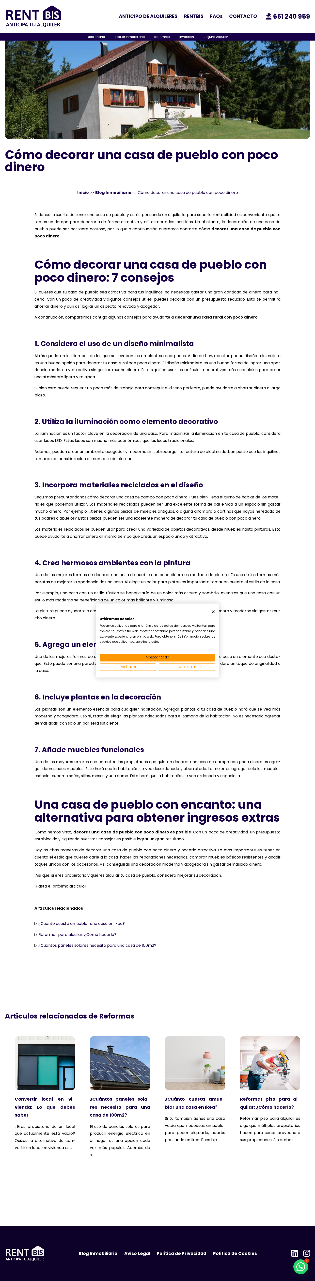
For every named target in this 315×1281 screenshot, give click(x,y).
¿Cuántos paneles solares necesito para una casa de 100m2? (97, 945)
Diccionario (96, 37)
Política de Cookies (235, 1253)
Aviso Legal (137, 1253)
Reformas (162, 37)
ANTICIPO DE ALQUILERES (148, 16)
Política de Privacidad (181, 1253)
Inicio (83, 192)
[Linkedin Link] (294, 1253)
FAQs (216, 16)
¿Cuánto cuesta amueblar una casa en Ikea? (81, 923)
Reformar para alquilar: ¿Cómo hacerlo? (77, 934)
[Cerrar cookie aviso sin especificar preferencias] (213, 612)
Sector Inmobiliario (130, 37)
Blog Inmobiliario (113, 192)
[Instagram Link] (306, 1253)
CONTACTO (243, 16)
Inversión (186, 37)
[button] (300, 1266)
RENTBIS (194, 16)
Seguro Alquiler (216, 37)
